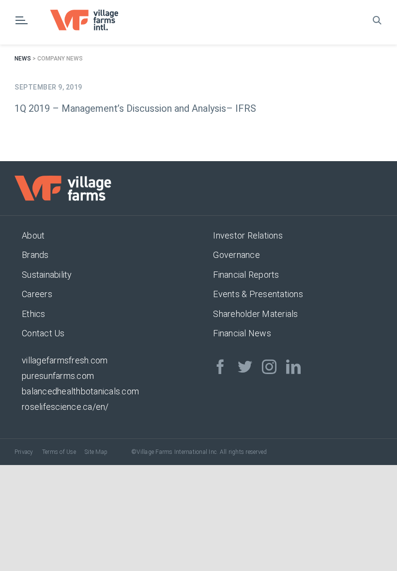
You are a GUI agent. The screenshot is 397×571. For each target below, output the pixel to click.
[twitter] (245, 367)
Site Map (96, 452)
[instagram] (269, 367)
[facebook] (220, 367)
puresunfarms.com (58, 376)
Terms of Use (59, 452)
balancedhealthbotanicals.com (80, 391)
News (23, 58)
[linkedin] (293, 367)
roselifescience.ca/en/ (65, 407)
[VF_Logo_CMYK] (90, 13)
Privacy (24, 452)
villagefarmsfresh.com (64, 360)
